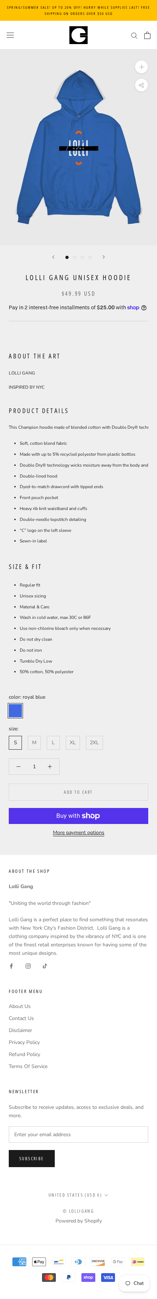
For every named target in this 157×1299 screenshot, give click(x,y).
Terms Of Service (28, 1066)
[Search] (134, 35)
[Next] (104, 257)
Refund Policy (24, 1054)
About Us (20, 1006)
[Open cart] (147, 35)
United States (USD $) (75, 1195)
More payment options (78, 832)
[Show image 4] (90, 257)
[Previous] (53, 257)
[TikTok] (44, 966)
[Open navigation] (10, 35)
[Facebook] (11, 966)
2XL (94, 742)
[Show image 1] (67, 257)
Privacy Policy (24, 1042)
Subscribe (31, 1158)
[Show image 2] (74, 257)
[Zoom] (141, 66)
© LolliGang (78, 1211)
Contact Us (21, 1018)
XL (73, 742)
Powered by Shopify (78, 1220)
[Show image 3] (82, 257)
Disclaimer (20, 1030)
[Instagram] (28, 966)
